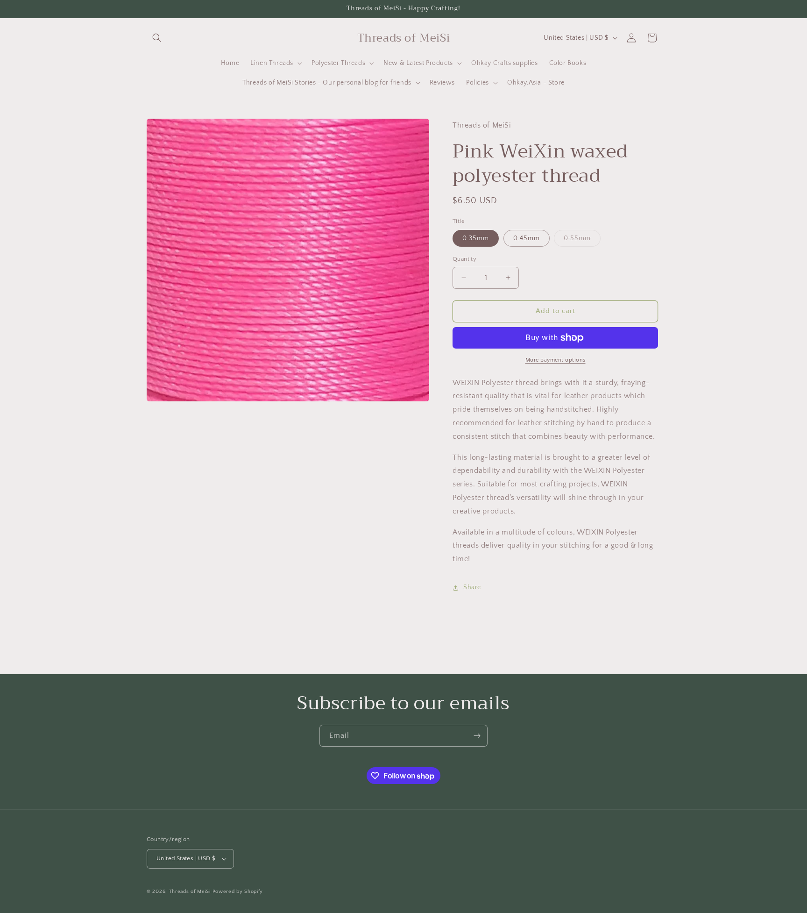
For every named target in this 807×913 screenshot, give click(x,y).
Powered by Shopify (237, 891)
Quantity (464, 259)
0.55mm (582, 240)
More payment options (555, 360)
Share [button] (472, 587)
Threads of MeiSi (190, 891)
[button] (157, 38)
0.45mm (526, 238)
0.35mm (475, 238)
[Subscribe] (477, 736)
